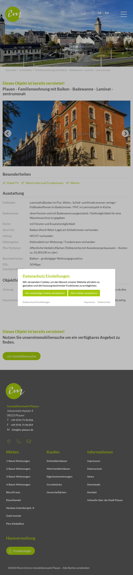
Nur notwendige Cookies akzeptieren (45, 293)
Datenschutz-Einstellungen (36, 302)
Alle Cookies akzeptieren (84, 293)
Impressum (89, 302)
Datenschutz (104, 302)
